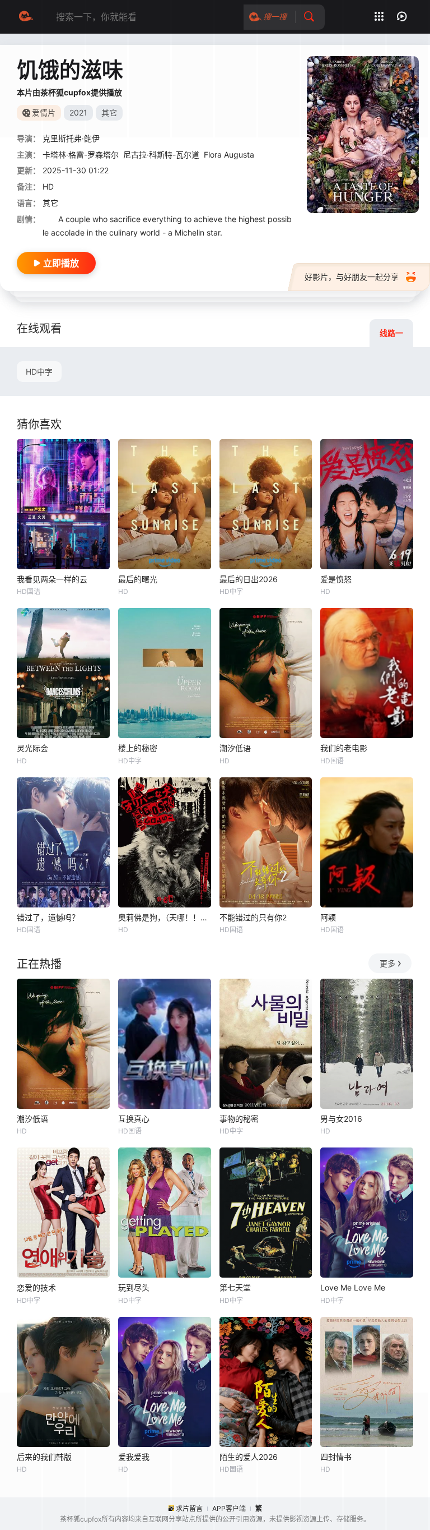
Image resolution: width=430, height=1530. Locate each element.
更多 (387, 963)
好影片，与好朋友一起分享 (352, 277)
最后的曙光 (137, 579)
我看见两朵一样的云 (52, 579)
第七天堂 (235, 1287)
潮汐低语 (235, 748)
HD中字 (39, 371)
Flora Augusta (229, 154)
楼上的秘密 (137, 748)
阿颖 (328, 917)
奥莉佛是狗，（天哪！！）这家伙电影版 (164, 917)
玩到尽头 (133, 1287)
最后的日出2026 (248, 579)
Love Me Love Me (352, 1287)
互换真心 (133, 1118)
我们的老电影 (343, 748)
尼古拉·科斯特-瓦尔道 (161, 154)
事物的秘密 (239, 1118)
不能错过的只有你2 (253, 917)
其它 (50, 203)
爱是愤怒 (336, 579)
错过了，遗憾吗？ (48, 917)
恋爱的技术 (36, 1287)
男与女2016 (341, 1118)
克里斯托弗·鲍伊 (71, 138)
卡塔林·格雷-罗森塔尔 (81, 154)
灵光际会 (32, 748)
